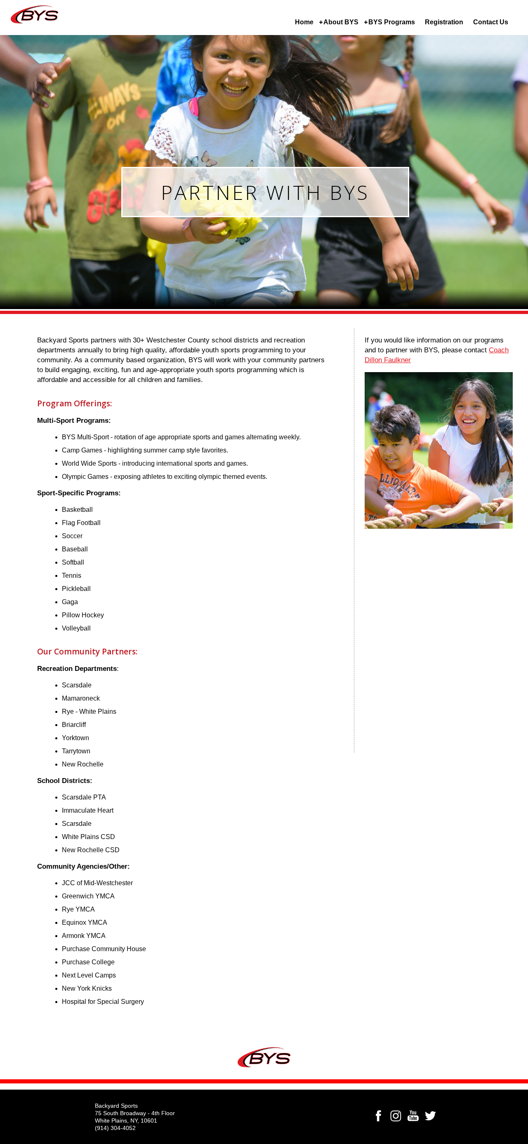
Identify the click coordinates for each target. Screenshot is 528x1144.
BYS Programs (391, 22)
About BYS (340, 22)
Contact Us (490, 22)
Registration (444, 22)
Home (304, 22)
